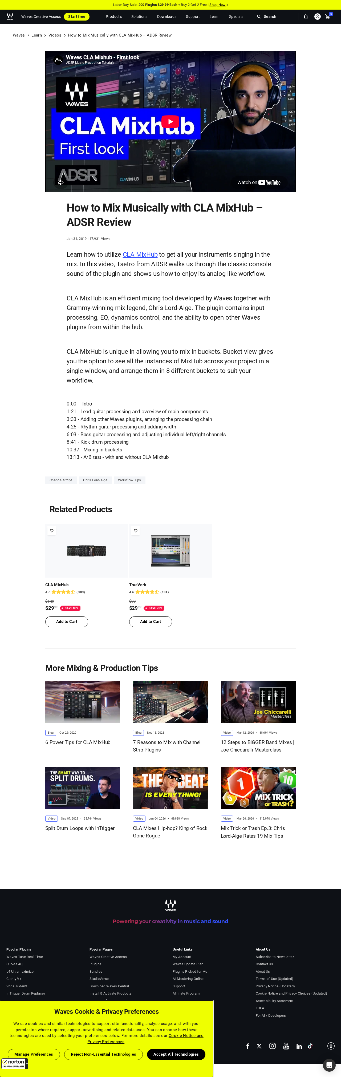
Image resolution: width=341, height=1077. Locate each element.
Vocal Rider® (16, 986)
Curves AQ (14, 964)
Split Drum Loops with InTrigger (80, 828)
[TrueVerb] (170, 551)
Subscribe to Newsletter (275, 957)
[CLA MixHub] (86, 551)
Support (179, 986)
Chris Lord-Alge (95, 480)
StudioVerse (99, 979)
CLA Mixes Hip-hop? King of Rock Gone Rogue (170, 832)
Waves (19, 35)
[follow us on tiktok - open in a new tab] (310, 1046)
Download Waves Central (109, 986)
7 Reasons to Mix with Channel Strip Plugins (167, 746)
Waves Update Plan (188, 964)
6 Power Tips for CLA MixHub (78, 742)
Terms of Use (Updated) (275, 979)
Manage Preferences (33, 1054)
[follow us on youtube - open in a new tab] (286, 1046)
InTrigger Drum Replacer (25, 993)
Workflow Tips (129, 480)
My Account (182, 957)
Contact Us (264, 964)
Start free (76, 16)
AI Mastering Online (188, 979)
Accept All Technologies (176, 1054)
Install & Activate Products (110, 993)
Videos (55, 35)
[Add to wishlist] (51, 530)
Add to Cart (66, 621)
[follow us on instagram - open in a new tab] (272, 1046)
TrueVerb (137, 584)
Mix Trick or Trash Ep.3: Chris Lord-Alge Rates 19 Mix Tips (253, 832)
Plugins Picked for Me (190, 971)
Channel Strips (61, 480)
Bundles (96, 971)
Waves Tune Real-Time (24, 957)
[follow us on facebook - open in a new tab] (247, 1046)
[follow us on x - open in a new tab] (259, 1046)
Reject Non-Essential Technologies (103, 1054)
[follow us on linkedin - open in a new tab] (299, 1046)
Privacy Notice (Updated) (275, 986)
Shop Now (217, 5)
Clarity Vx (13, 979)
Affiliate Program (186, 993)
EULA (260, 1008)
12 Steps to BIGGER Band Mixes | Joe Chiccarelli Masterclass (258, 746)
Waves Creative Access (41, 16)
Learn (36, 35)
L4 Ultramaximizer (20, 971)
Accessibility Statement (274, 1001)
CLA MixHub (140, 254)
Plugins (95, 964)
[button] (14, 1063)
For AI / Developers (271, 1016)
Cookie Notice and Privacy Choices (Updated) (291, 993)
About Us (263, 971)
